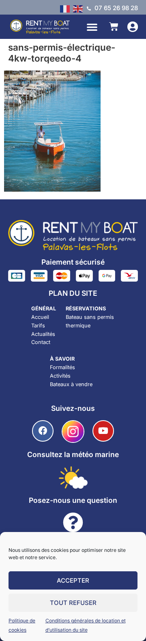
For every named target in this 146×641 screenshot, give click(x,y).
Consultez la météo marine (73, 454)
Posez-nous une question (73, 500)
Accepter (73, 580)
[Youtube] (103, 431)
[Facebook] (43, 431)
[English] (79, 8)
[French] (66, 8)
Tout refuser (73, 603)
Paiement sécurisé (73, 262)
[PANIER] (114, 26)
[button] (92, 26)
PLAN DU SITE (73, 293)
